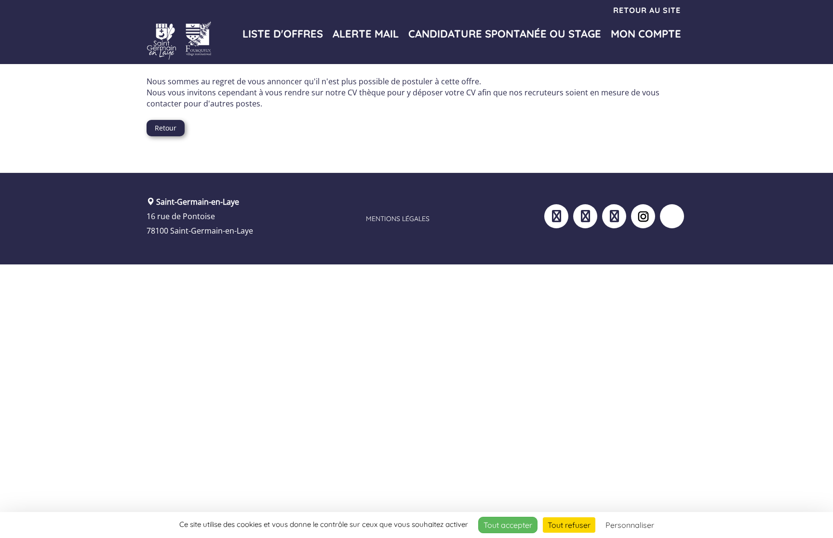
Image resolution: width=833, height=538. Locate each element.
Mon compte (646, 33)
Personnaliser (629, 525)
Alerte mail (366, 33)
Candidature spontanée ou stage (504, 33)
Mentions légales (398, 218)
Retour (165, 127)
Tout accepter (508, 525)
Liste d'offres (282, 33)
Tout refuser (569, 525)
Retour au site (647, 10)
